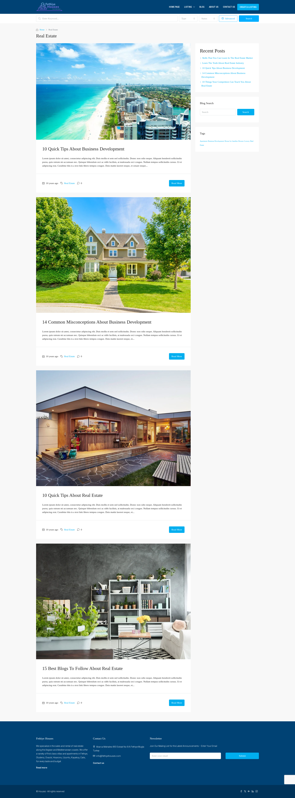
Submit (242, 756)
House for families (231, 141)
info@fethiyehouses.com (108, 756)
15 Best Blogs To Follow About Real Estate (82, 668)
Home (42, 30)
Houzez (241, 141)
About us (213, 7)
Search (249, 18)
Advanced (229, 18)
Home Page (174, 7)
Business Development (216, 141)
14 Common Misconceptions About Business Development (96, 321)
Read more (41, 767)
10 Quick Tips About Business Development (83, 148)
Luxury (247, 141)
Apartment (203, 141)
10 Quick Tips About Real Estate (72, 495)
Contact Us (229, 7)
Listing (188, 7)
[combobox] (188, 18)
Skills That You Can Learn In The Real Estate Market (227, 58)
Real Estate (69, 183)
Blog (201, 7)
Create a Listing (248, 7)
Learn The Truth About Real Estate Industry (223, 63)
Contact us (98, 763)
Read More (176, 183)
